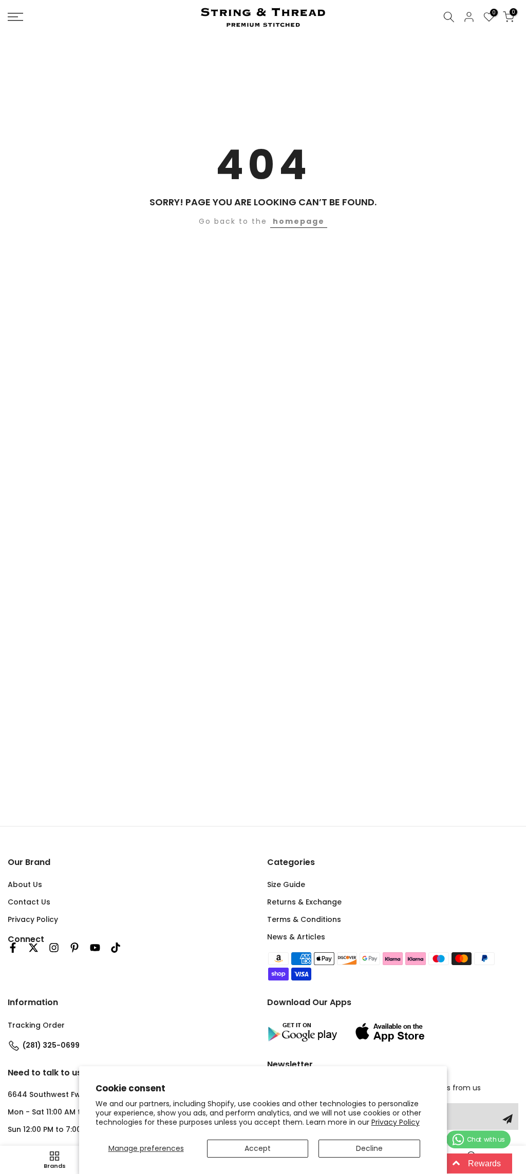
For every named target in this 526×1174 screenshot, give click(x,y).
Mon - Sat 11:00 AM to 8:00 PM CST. (71, 1112)
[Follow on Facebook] (13, 947)
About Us (25, 884)
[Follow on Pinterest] (74, 947)
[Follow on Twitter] (33, 947)
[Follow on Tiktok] (115, 947)
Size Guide (286, 884)
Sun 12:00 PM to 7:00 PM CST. (59, 1129)
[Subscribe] (507, 1119)
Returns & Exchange (304, 902)
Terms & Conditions (304, 919)
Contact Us (29, 902)
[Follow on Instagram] (54, 947)
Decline (369, 1148)
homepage (299, 221)
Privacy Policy (395, 1122)
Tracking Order (36, 1025)
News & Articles (296, 937)
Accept (258, 1148)
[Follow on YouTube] (95, 947)
